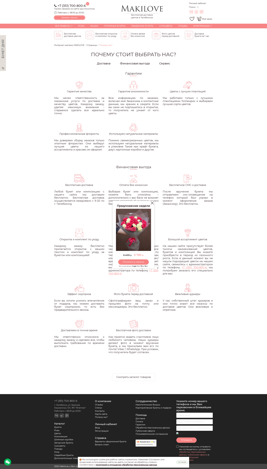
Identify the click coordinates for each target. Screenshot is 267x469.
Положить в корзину (133, 262)
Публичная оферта (145, 431)
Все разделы (62, 26)
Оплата (139, 421)
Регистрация (101, 431)
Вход (97, 427)
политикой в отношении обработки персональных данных (126, 465)
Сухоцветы (165, 26)
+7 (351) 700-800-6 (72, 5)
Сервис (164, 63)
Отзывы (182, 26)
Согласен (182, 462)
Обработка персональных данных (153, 427)
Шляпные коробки (63, 439)
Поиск (192, 7)
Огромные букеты (114, 26)
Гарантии (140, 424)
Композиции (60, 436)
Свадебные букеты (142, 26)
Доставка (104, 63)
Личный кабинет (197, 3)
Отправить (186, 440)
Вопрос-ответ (102, 444)
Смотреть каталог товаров (133, 377)
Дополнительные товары (67, 458)
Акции (94, 26)
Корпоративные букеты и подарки (153, 408)
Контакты (100, 411)
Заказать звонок (69, 17)
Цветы (57, 433)
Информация (201, 26)
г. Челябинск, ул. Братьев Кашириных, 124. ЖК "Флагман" (70, 406)
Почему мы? (101, 417)
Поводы (58, 449)
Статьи (98, 408)
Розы (81, 26)
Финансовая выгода (135, 63)
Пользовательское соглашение (152, 434)
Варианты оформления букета (110, 441)
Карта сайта (101, 414)
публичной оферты (197, 455)
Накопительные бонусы (148, 404)
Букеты (58, 427)
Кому (57, 452)
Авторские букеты (63, 443)
